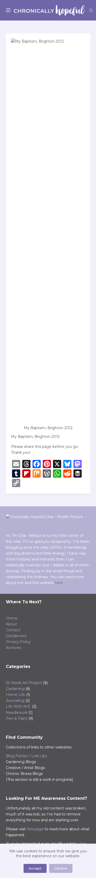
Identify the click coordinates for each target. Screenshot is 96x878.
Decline (60, 868)
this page (35, 829)
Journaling (15, 700)
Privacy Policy (18, 641)
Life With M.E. (18, 706)
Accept (35, 868)
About (11, 624)
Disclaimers (16, 636)
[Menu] (8, 10)
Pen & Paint (16, 718)
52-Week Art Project (24, 682)
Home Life (15, 694)
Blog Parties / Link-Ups (26, 756)
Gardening (15, 688)
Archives (13, 647)
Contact (13, 630)
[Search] (91, 10)
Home (11, 618)
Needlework (17, 712)
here (59, 582)
